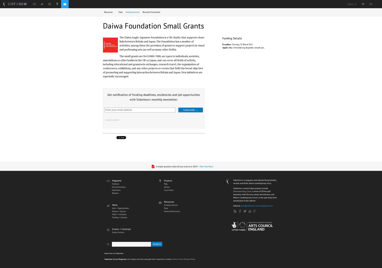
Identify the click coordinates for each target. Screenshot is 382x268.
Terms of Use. (177, 259)
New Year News (206, 166)
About (352, 4)
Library (167, 187)
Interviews (116, 190)
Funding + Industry (119, 217)
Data (121, 12)
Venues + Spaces (119, 211)
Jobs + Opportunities (120, 208)
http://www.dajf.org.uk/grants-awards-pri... (247, 47)
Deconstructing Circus (242, 191)
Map (166, 184)
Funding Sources (133, 12)
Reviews (115, 193)
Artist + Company (119, 214)
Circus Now (169, 190)
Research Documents (151, 12)
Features (115, 184)
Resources (108, 12)
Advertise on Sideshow (113, 253)
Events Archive (118, 232)
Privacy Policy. (189, 259)
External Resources (172, 211)
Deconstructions (119, 187)
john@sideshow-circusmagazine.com (257, 206)
